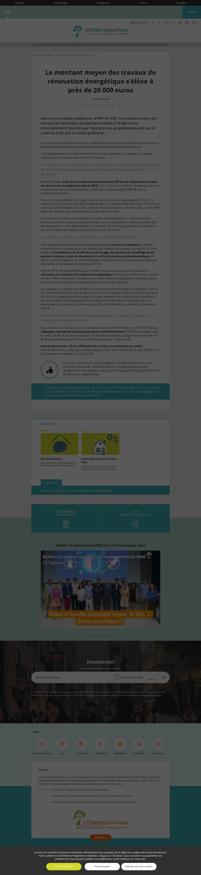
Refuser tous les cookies (139, 866)
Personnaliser (102, 866)
